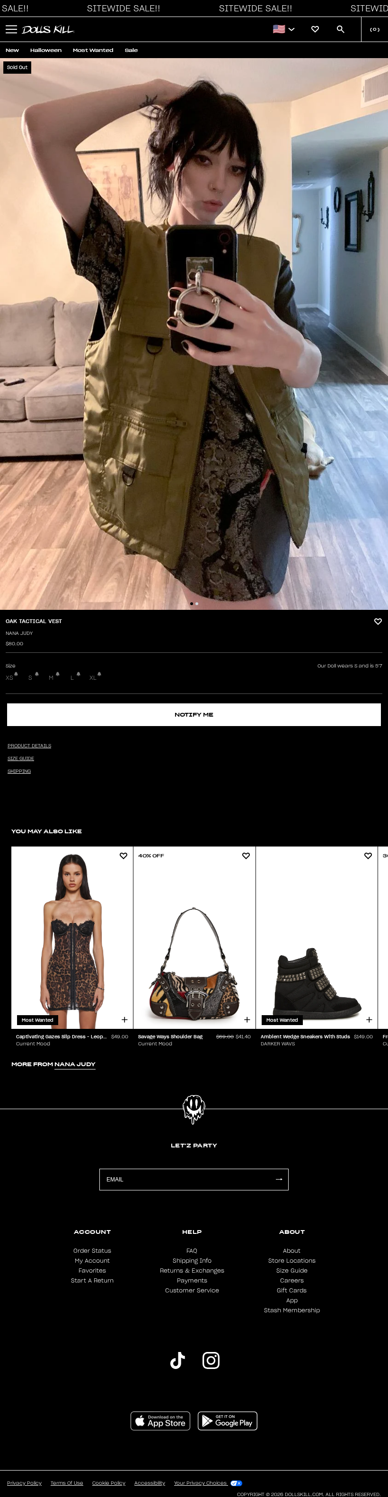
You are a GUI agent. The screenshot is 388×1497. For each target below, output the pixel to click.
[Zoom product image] (194, 334)
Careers (292, 1280)
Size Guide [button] (21, 758)
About (291, 1251)
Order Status (92, 1251)
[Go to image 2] (196, 603)
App (292, 1300)
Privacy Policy (24, 1483)
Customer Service (192, 1290)
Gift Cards (292, 1290)
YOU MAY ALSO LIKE (46, 831)
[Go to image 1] (191, 603)
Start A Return (92, 1280)
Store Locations (292, 1261)
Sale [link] (131, 50)
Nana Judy (19, 633)
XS (9, 678)
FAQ (191, 1251)
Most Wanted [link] (93, 50)
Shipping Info (192, 1261)
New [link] (12, 50)
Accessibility (149, 1483)
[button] (121, 8)
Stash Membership (292, 1310)
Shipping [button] (19, 771)
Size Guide (292, 1271)
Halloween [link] (46, 50)
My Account (92, 1261)
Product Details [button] (29, 746)
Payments (192, 1280)
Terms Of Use (67, 1483)
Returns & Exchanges (192, 1271)
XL (93, 678)
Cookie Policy (108, 1483)
